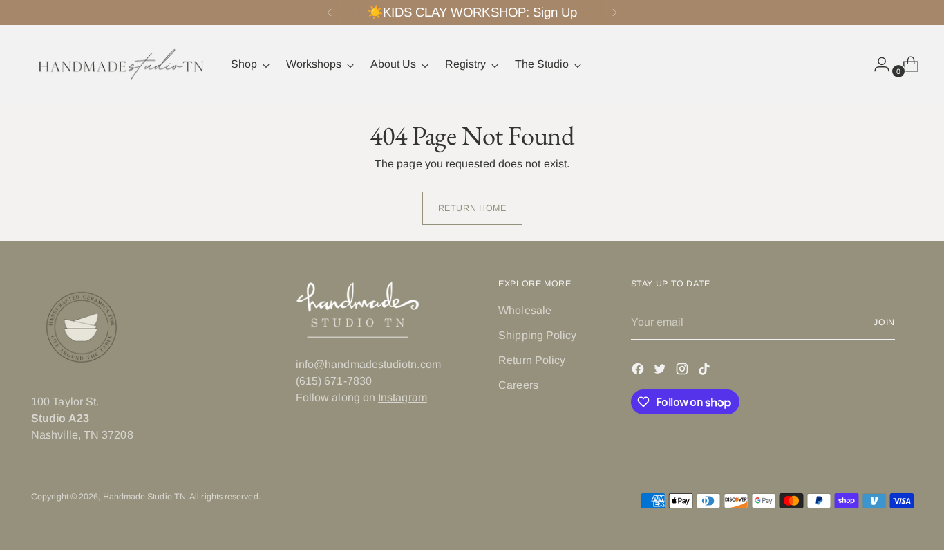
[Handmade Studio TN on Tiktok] (705, 371)
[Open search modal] (847, 64)
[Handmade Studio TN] (121, 64)
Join (885, 322)
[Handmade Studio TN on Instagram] (683, 371)
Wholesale (524, 310)
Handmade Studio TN (144, 497)
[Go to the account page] (876, 64)
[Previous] (329, 12)
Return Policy (531, 360)
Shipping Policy (537, 335)
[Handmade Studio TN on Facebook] (639, 371)
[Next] (614, 12)
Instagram (402, 397)
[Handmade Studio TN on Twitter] (661, 371)
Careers (518, 385)
